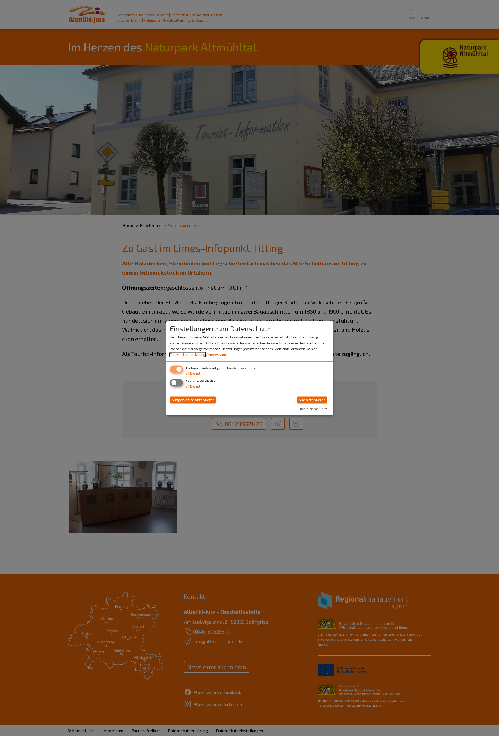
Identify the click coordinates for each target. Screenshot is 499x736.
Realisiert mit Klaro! (313, 409)
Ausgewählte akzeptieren (193, 400)
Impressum (217, 355)
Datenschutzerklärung (187, 355)
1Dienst (193, 373)
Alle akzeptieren (312, 400)
